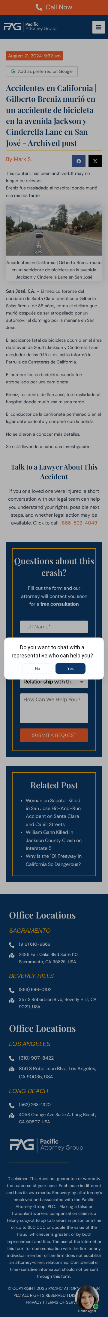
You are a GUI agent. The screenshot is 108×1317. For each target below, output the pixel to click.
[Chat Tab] (54, 658)
